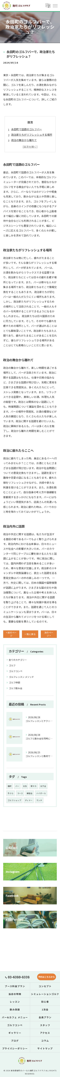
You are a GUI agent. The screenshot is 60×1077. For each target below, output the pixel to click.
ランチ (39, 800)
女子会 (43, 786)
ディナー (28, 800)
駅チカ (33, 786)
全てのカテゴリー (18, 659)
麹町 (10, 786)
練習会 (29, 793)
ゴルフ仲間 (14, 682)
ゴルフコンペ (15, 671)
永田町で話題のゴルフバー (26, 129)
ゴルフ (12, 665)
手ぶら (10, 793)
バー (17, 786)
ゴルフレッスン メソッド (21, 676)
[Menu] (55, 5)
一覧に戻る (30, 634)
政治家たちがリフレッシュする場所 (31, 135)
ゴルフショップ (14, 800)
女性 (25, 786)
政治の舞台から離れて (24, 140)
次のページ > (48, 634)
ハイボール (41, 793)
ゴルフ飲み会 (15, 688)
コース (20, 793)
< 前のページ (11, 634)
